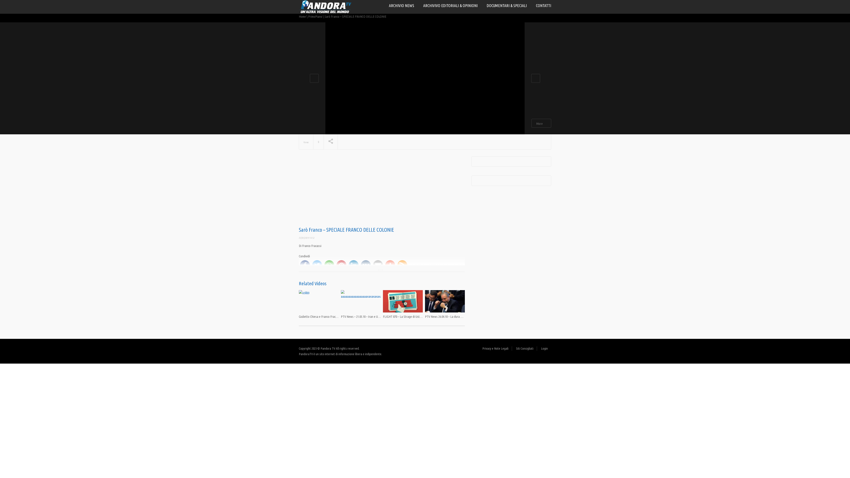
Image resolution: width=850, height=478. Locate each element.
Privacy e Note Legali (495, 348)
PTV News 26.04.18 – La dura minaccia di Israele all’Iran (458, 316)
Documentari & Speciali (507, 5)
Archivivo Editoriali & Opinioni (450, 5)
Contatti (543, 5)
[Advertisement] (382, 192)
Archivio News (401, 5)
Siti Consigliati (524, 348)
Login (544, 348)
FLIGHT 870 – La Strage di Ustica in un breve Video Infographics (422, 316)
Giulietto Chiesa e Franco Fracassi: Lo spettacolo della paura (336, 316)
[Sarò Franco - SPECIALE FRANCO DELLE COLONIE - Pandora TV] (325, 6)
